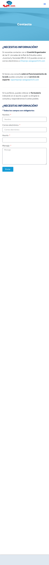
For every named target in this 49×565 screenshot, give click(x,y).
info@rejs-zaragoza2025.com (32, 61)
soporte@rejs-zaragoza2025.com (25, 79)
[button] (45, 4)
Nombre (6, 115)
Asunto (5, 135)
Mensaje (6, 146)
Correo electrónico (10, 125)
